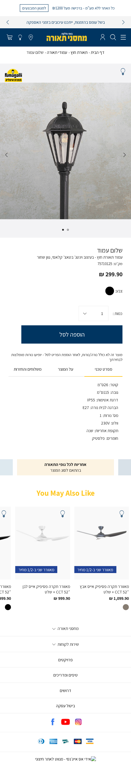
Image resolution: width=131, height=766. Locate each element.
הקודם (7, 22)
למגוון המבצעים (34, 7)
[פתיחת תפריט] (123, 37)
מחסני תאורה (68, 628)
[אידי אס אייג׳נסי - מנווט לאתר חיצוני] (65, 759)
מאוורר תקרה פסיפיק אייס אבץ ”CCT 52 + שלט (104, 589)
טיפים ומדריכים (65, 675)
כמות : (117, 313)
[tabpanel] (65, 151)
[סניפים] (31, 38)
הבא (123, 22)
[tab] (103, 369)
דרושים (65, 690)
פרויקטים (65, 660)
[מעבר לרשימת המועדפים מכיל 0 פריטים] (20, 38)
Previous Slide (124, 155)
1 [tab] (68, 230)
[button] (9, 38)
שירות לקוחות (68, 644)
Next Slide (6, 155)
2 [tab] (63, 230)
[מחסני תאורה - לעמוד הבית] (67, 37)
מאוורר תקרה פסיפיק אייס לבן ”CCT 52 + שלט (46, 589)
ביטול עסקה (65, 705)
